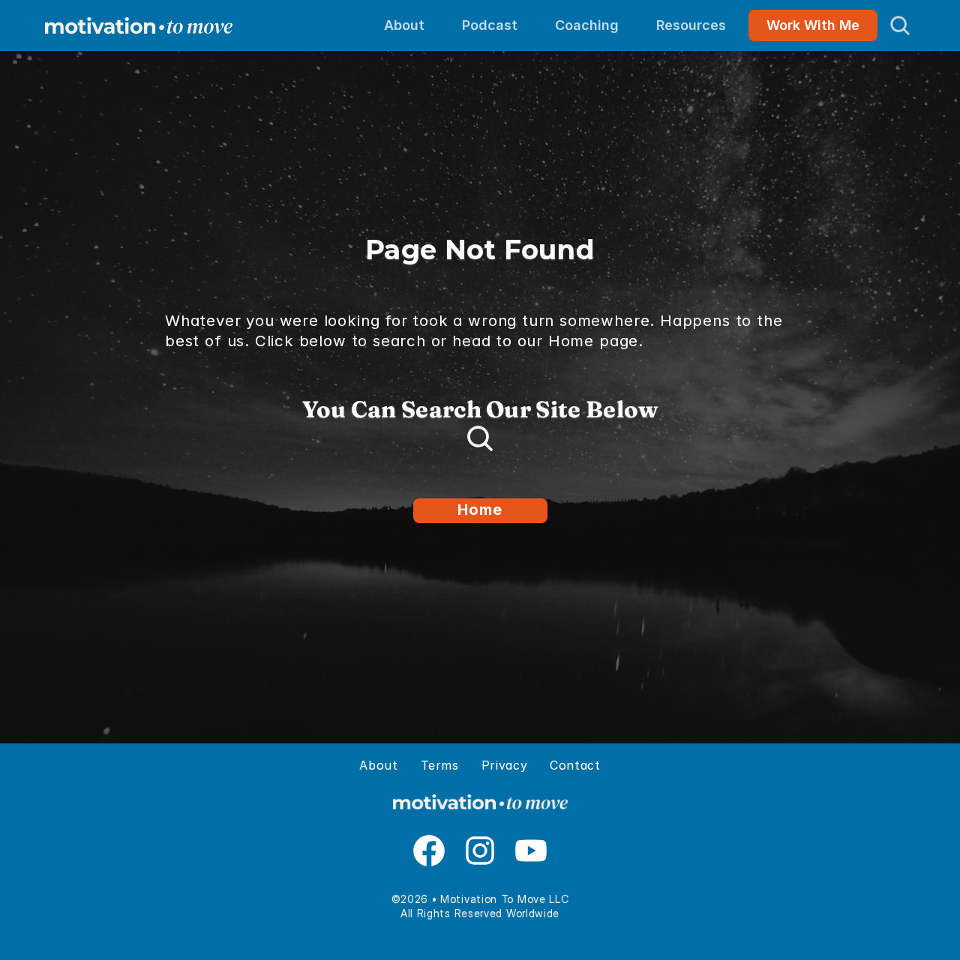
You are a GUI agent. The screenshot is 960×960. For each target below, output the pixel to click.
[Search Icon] (900, 25)
